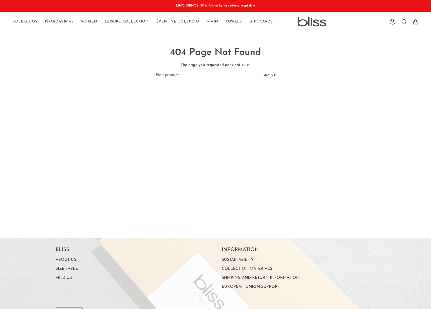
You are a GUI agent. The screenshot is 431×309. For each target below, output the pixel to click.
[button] (25, 22)
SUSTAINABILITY (238, 260)
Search (270, 75)
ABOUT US (66, 260)
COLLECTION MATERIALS (247, 269)
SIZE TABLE (67, 269)
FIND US (64, 278)
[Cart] (415, 22)
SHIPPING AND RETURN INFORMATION (260, 278)
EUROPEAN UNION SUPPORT (251, 287)
